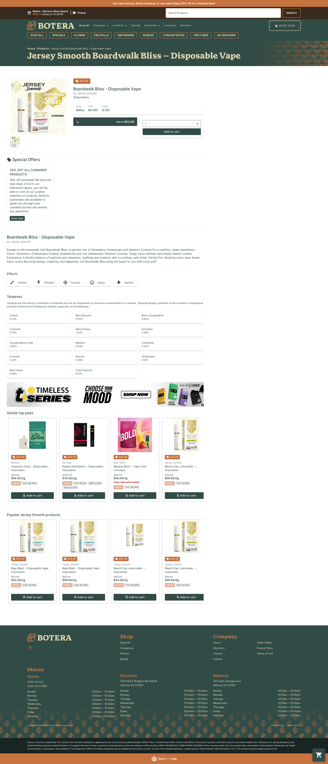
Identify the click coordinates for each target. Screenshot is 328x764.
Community (170, 25)
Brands (124, 659)
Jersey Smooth (173, 462)
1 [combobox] (145, 123)
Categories (99, 25)
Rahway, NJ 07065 (224, 685)
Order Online (264, 642)
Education (185, 25)
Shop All (84, 25)
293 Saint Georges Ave (227, 681)
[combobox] (223, 13)
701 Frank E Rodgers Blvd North (138, 681)
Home (31, 48)
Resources (150, 25)
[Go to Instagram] (30, 647)
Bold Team (119, 462)
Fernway (67, 462)
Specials (135, 25)
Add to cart (172, 131)
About (217, 642)
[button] (57, 13)
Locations (118, 25)
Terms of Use (265, 653)
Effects (124, 653)
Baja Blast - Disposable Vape (29, 568)
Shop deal (17, 218)
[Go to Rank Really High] (164, 758)
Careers (218, 659)
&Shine (15, 462)
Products (43, 48)
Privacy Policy (265, 648)
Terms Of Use (294, 725)
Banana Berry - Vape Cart (130, 466)
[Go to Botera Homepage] (50, 25)
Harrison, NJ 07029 (131, 685)
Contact (218, 653)
